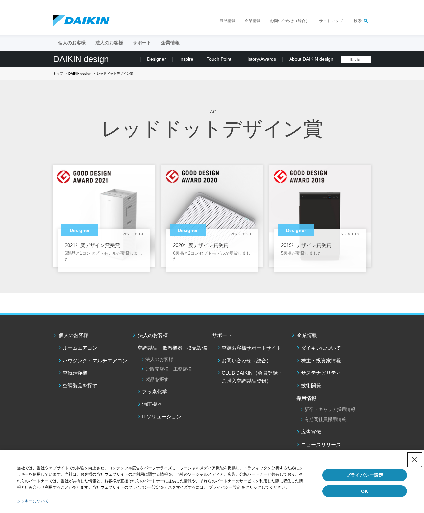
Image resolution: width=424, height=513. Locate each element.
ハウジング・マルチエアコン (95, 360)
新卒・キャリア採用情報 (329, 409)
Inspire (186, 59)
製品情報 (228, 21)
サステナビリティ (321, 373)
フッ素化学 (154, 391)
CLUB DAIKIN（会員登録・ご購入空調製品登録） (252, 377)
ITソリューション (161, 416)
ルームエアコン (80, 348)
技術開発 (311, 385)
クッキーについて (33, 501)
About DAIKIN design (311, 59)
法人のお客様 (153, 335)
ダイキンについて (321, 348)
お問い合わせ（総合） (290, 21)
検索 (358, 21)
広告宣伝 (311, 432)
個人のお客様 (73, 335)
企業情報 (253, 21)
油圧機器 (152, 404)
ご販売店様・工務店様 (168, 369)
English (356, 59)
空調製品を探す (80, 385)
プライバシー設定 (364, 475)
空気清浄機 (75, 373)
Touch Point (219, 59)
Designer (156, 59)
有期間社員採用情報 (325, 419)
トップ (58, 73)
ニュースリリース (321, 444)
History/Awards (260, 59)
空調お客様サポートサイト (251, 348)
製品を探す (157, 379)
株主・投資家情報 (321, 360)
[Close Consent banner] (414, 459)
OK (364, 491)
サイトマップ (331, 21)
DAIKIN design (81, 59)
